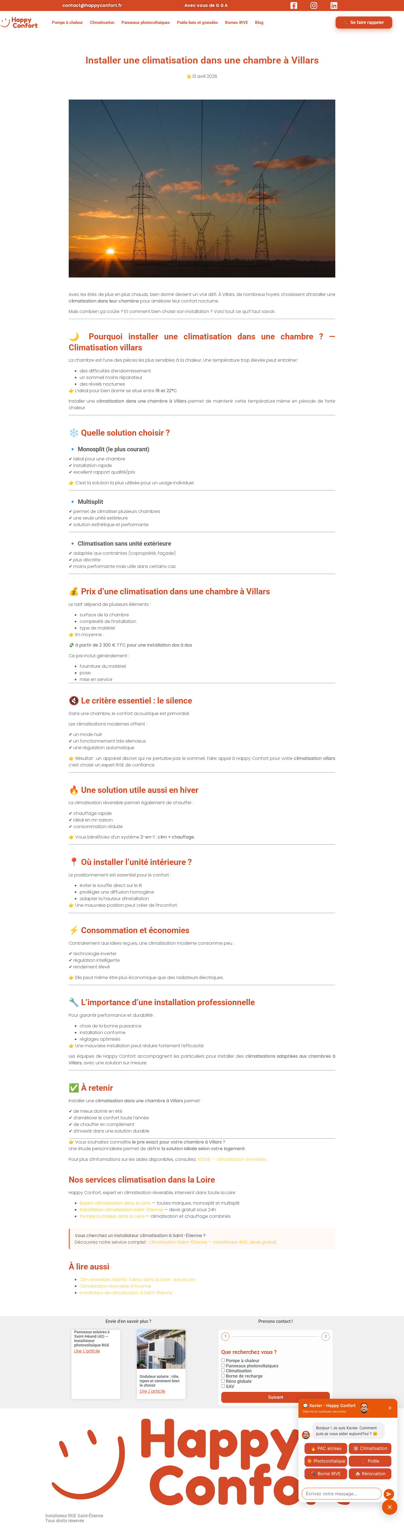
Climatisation (102, 22)
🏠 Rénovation (370, 1473)
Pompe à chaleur (67, 22)
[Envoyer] (389, 1494)
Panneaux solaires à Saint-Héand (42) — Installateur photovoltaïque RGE (92, 1338)
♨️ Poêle (370, 1461)
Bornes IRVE (236, 22)
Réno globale (239, 1381)
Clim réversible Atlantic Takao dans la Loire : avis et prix (137, 1279)
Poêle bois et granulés (197, 22)
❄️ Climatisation (370, 1448)
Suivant (275, 1397)
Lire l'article (87, 1351)
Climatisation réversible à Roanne (115, 1286)
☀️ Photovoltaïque (326, 1461)
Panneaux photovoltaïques (145, 22)
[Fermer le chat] (389, 1507)
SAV (230, 1386)
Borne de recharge (244, 1376)
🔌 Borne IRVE (326, 1473)
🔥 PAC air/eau (326, 1448)
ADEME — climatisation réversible (231, 1159)
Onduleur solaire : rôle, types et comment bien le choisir (159, 1380)
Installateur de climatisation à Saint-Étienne (126, 1293)
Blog (259, 22)
